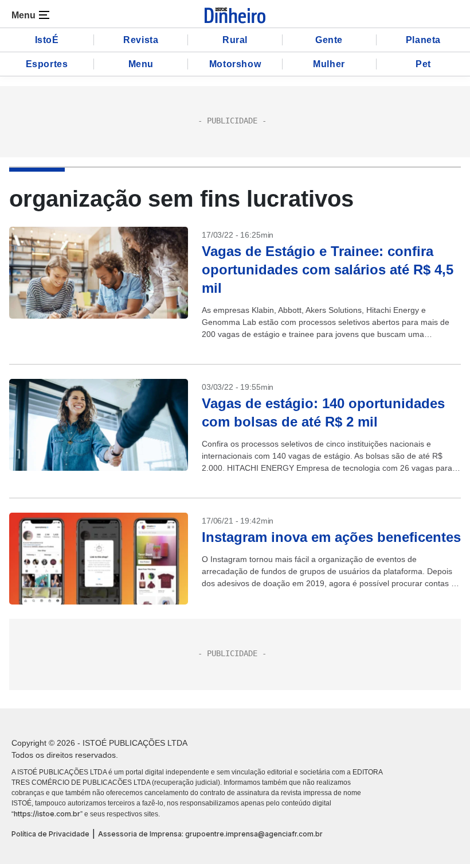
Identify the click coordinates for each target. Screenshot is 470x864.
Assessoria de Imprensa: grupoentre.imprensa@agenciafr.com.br (210, 834)
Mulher (329, 64)
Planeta (423, 40)
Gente (329, 40)
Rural (235, 40)
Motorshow (235, 64)
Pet (423, 64)
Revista (140, 40)
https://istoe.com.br (47, 813)
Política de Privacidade (50, 834)
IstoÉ (47, 40)
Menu (141, 64)
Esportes (47, 64)
